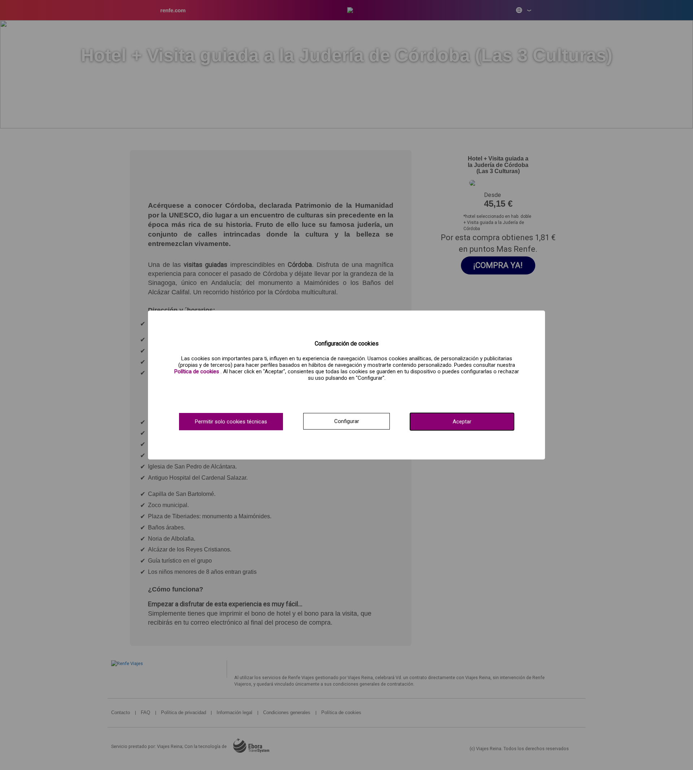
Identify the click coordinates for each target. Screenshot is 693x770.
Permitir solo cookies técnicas (231, 421)
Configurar (346, 421)
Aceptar (462, 421)
